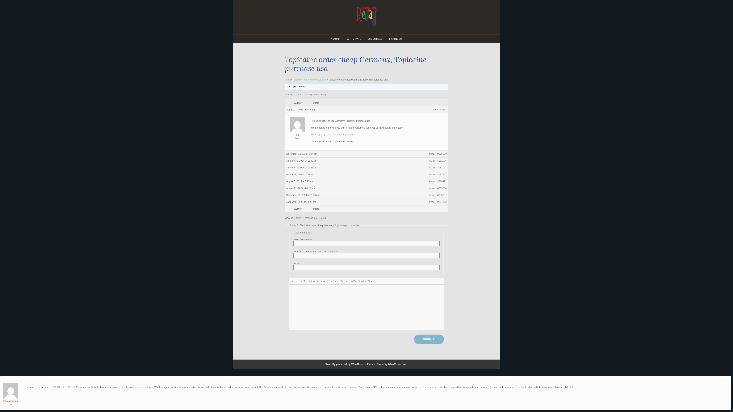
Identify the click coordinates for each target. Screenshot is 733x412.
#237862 (442, 202)
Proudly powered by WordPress (345, 364)
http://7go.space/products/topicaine (335, 134)
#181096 (442, 160)
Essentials (375, 38)
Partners (395, 38)
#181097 (442, 167)
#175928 (442, 154)
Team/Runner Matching (314, 79)
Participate (353, 38)
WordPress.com (397, 364)
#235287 (442, 195)
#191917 (442, 174)
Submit (429, 339)
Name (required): (302, 239)
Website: (298, 263)
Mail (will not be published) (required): (316, 251)
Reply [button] (435, 110)
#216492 (442, 181)
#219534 (442, 188)
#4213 (443, 109)
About (335, 38)
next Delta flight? (62, 387)
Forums (296, 79)
